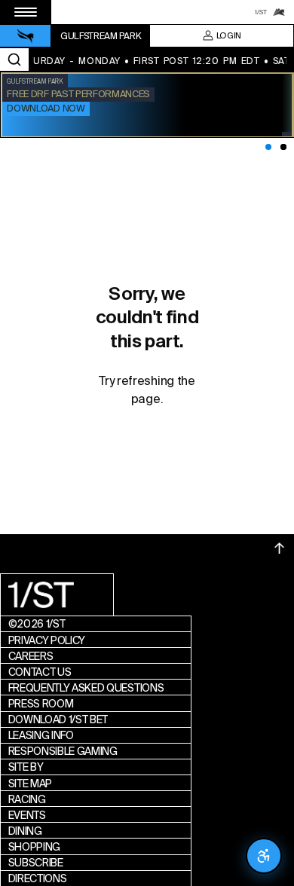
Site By (26, 767)
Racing (27, 799)
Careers (31, 656)
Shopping (34, 847)
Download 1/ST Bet (58, 719)
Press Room (41, 704)
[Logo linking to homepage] (26, 36)
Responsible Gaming (63, 751)
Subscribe (35, 863)
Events (27, 815)
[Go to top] (279, 548)
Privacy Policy (47, 640)
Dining (25, 831)
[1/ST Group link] (261, 12)
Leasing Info (41, 735)
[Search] (14, 59)
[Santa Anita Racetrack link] (279, 12)
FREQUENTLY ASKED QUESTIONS (86, 688)
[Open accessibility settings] (264, 856)
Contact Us (40, 672)
